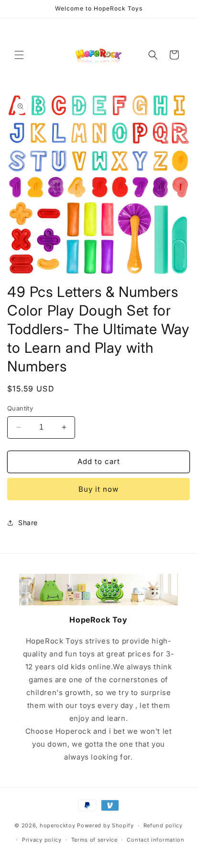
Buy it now (98, 489)
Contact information (155, 839)
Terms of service (94, 839)
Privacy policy (42, 839)
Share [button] (28, 522)
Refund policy (163, 825)
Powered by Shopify (105, 825)
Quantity (20, 408)
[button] (19, 54)
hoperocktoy (58, 825)
